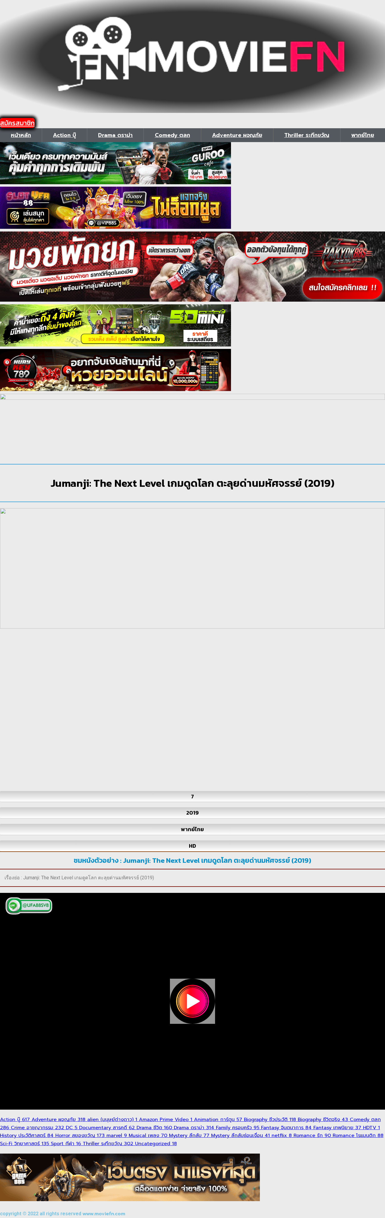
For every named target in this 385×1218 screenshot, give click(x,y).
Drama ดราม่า (115, 135)
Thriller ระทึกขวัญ (306, 135)
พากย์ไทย (362, 135)
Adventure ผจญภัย (237, 135)
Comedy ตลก (172, 135)
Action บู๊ (64, 135)
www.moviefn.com (103, 1213)
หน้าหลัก (21, 135)
